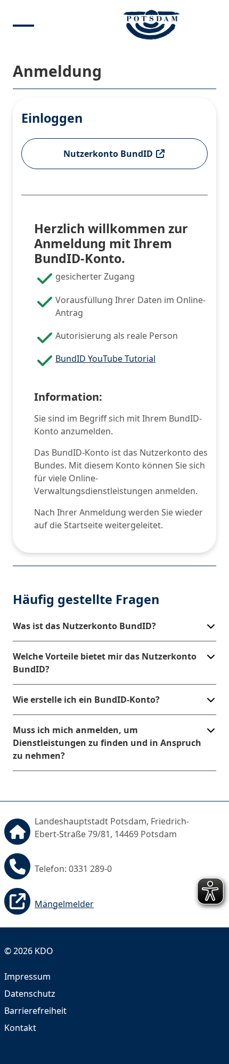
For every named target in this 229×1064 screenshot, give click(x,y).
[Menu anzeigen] (23, 25)
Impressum (27, 976)
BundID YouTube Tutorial (105, 358)
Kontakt (20, 1028)
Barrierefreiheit (35, 1011)
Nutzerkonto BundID (109, 154)
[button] (114, 626)
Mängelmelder (64, 904)
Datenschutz (29, 993)
